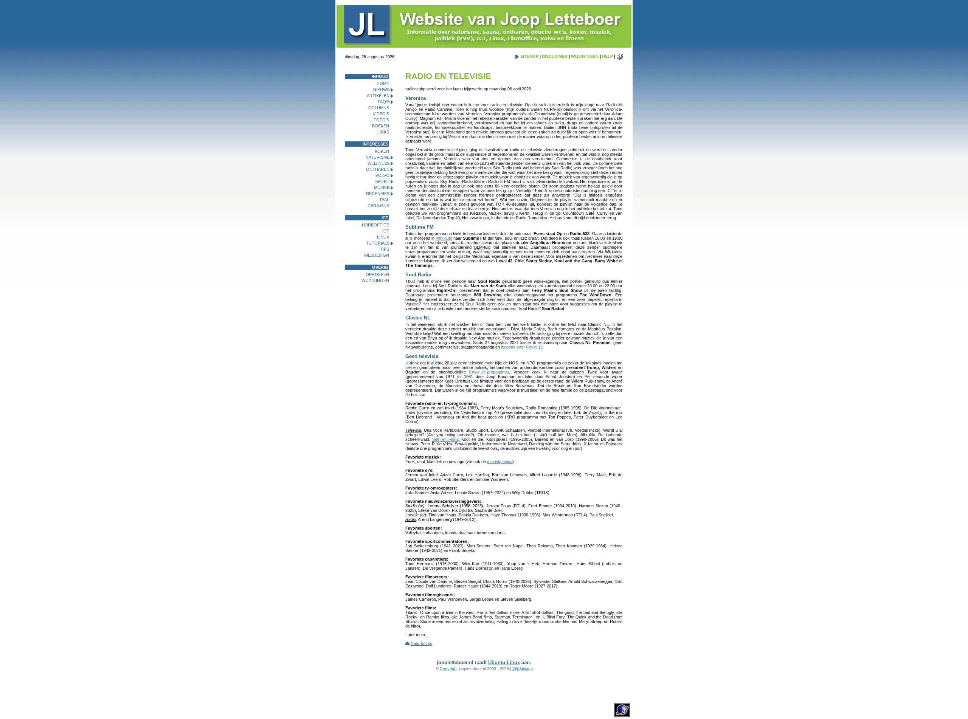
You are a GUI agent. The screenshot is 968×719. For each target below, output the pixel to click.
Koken (382, 151)
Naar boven (421, 643)
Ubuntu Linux (504, 662)
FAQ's (383, 101)
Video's (381, 114)
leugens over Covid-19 (522, 347)
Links (383, 132)
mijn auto (444, 238)
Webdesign (376, 255)
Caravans (378, 205)
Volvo (382, 175)
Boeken (380, 126)
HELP (607, 56)
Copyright (449, 668)
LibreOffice (375, 225)
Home (383, 83)
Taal (384, 199)
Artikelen (378, 95)
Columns (378, 107)
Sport (382, 181)
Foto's (381, 120)
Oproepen (377, 274)
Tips (384, 249)
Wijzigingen (375, 280)
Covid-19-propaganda (489, 372)
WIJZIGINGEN (585, 56)
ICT (385, 231)
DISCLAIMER (555, 56)
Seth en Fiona (445, 439)
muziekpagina (499, 461)
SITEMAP (529, 56)
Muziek (381, 187)
